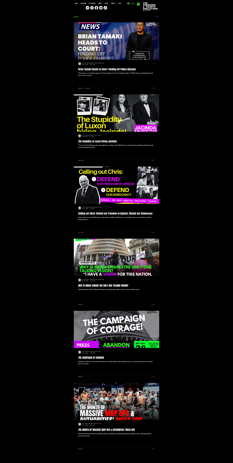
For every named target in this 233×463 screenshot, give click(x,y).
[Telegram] (87, 8)
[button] (138, 3)
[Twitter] (101, 8)
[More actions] (154, 64)
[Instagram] (92, 8)
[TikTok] (105, 8)
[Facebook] (96, 8)
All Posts (76, 17)
